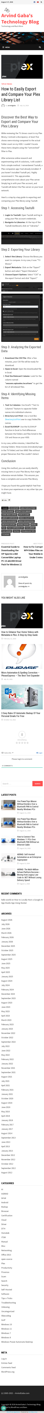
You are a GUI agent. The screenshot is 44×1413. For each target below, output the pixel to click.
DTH (3, 1228)
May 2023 (5, 1011)
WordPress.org (7, 1371)
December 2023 (8, 994)
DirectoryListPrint (13, 419)
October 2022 (7, 1037)
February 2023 (7, 1024)
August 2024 (6, 980)
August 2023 (6, 1002)
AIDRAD (4, 1193)
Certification (6, 1215)
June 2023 (5, 1007)
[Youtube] (38, 2)
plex (4, 528)
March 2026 (6, 933)
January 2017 (7, 1129)
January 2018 (7, 1120)
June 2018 (5, 1107)
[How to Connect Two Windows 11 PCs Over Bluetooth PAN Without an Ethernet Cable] (8, 837)
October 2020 (7, 1098)
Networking (6, 1250)
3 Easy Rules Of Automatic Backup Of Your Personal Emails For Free (20, 715)
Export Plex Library (23, 511)
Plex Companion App (15, 528)
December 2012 (8, 1155)
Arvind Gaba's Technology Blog (20, 18)
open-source (6, 1259)
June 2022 (5, 1050)
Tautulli (16, 531)
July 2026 (5, 924)
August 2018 (6, 1102)
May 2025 (5, 967)
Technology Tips (28, 531)
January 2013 (7, 1150)
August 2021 (6, 1076)
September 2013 (8, 1137)
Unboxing (5, 1307)
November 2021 (8, 1068)
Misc (3, 1246)
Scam (3, 1276)
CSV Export (14, 508)
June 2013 (5, 1142)
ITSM (3, 1237)
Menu (7, 47)
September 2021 (8, 1072)
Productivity (6, 1267)
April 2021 (5, 1085)
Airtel (3, 1198)
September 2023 (8, 998)
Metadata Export (8, 524)
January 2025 (7, 976)
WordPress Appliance (13, 1412)
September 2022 (8, 1041)
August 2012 (6, 1172)
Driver (3, 1224)
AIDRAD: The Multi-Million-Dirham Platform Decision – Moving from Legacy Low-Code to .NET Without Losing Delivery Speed (29, 874)
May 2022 (5, 1055)
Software (5, 1294)
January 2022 (7, 1063)
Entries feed (6, 1363)
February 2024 (7, 989)
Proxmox (5, 1272)
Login (40, 753)
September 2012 (8, 1168)
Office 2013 (6, 1254)
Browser (5, 1211)
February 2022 (7, 1059)
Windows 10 (6, 1324)
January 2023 (7, 1028)
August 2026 (6, 919)
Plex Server (6, 531)
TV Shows (6, 534)
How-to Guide (24, 515)
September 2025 (8, 954)
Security (4, 1285)
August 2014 (6, 1133)
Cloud (3, 1219)
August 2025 (6, 959)
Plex (3, 1263)
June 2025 (5, 963)
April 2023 (5, 1015)
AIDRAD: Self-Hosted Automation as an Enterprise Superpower (29, 857)
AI (2, 1189)
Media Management (9, 521)
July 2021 (5, 1081)
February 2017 (7, 1124)
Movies (33, 524)
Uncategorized (7, 1311)
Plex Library (30, 528)
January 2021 (7, 1094)
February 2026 (7, 937)
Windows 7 (6, 1333)
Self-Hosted (6, 1289)
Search (4, 1280)
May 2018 (5, 1111)
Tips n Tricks (6, 84)
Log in (4, 1358)
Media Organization (26, 521)
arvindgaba (12, 105)
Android (4, 1202)
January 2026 (7, 941)
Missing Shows (23, 524)
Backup (4, 1206)
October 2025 (7, 950)
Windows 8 (6, 1337)
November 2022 (8, 1033)
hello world (6, 899)
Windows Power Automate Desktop (17, 1341)
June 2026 (5, 928)
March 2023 (6, 1020)
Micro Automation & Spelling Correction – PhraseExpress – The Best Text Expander (20, 674)
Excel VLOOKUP (7, 511)
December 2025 (8, 946)
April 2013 (5, 1146)
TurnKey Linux (33, 1412)
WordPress (15, 1407)
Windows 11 (6, 1328)
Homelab (5, 1233)
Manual (4, 1241)
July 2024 (5, 985)
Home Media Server (9, 515)
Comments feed (8, 1367)
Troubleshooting (8, 1302)
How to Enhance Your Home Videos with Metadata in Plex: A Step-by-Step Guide (19, 633)
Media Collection (26, 518)
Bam (25, 1407)
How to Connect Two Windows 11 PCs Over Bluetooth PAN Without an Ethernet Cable (28, 840)
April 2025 (5, 972)
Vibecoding (6, 1315)
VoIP (3, 1320)
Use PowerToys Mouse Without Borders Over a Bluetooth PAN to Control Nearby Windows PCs (27, 805)
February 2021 (7, 1089)
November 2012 (8, 1159)
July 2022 (5, 1046)
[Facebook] (34, 2)
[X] (41, 2)
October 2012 (7, 1163)
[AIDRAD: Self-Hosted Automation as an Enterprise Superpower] (8, 854)
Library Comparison (10, 518)
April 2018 (5, 1116)
